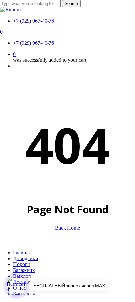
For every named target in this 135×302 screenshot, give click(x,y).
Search (71, 3)
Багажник (24, 270)
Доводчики (25, 258)
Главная (22, 252)
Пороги (21, 264)
